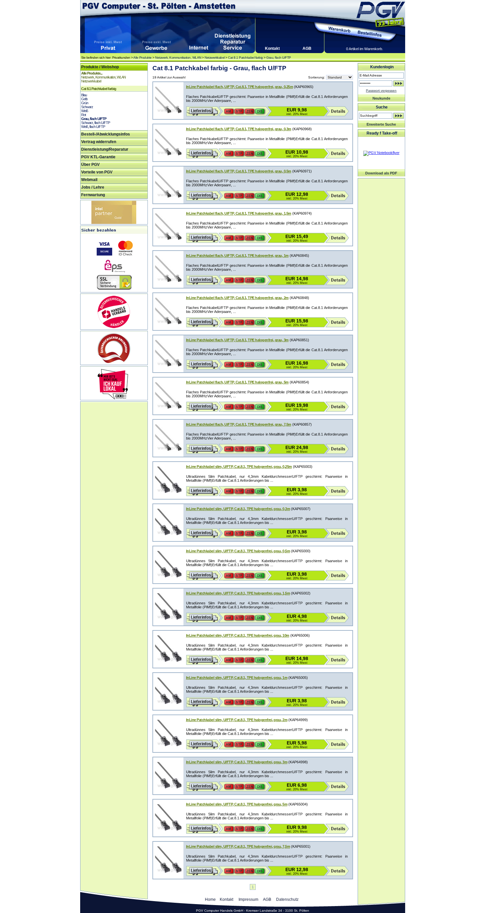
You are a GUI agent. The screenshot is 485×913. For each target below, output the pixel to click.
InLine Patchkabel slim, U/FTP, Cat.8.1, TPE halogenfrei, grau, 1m (237, 678)
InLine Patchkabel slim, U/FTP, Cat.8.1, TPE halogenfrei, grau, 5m (237, 804)
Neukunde (381, 98)
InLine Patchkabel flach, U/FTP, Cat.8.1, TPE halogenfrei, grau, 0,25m (239, 87)
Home (210, 899)
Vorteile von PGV (97, 172)
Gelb (84, 99)
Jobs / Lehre (92, 187)
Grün (84, 103)
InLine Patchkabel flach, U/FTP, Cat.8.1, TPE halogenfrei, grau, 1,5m (238, 213)
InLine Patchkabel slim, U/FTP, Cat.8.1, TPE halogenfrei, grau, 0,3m (238, 509)
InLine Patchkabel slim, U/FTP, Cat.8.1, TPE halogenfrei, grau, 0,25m (239, 467)
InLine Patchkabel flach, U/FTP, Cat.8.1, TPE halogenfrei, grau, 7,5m (238, 424)
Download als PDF (381, 173)
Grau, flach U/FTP (278, 57)
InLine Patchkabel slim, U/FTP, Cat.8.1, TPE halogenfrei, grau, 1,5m (238, 593)
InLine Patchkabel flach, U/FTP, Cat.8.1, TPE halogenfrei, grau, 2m (237, 298)
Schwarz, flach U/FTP (95, 123)
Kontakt (272, 48)
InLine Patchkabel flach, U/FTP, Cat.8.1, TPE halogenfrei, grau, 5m (237, 382)
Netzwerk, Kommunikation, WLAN (178, 57)
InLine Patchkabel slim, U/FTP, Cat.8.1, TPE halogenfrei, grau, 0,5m (238, 551)
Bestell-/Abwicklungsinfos (105, 134)
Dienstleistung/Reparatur (104, 149)
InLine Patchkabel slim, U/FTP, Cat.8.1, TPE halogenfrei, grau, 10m (237, 635)
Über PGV (90, 164)
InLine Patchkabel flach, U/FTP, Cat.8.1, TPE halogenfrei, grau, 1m (237, 256)
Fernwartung (93, 195)
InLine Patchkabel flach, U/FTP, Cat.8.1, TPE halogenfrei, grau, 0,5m (238, 171)
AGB (307, 48)
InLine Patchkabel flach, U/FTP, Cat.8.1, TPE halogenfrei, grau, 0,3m (238, 129)
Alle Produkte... (91, 73)
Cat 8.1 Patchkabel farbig (245, 57)
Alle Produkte (142, 57)
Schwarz (87, 107)
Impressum (248, 899)
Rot (83, 115)
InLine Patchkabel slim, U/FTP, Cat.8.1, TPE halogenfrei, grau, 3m (237, 762)
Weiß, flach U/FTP (93, 127)
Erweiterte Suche (381, 124)
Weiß (84, 111)
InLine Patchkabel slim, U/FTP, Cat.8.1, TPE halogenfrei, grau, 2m (237, 720)
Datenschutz (287, 899)
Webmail (89, 179)
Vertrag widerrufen (98, 141)
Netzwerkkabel (215, 57)
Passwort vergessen (381, 90)
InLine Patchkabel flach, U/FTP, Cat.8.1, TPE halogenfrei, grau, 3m (237, 340)
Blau (84, 95)
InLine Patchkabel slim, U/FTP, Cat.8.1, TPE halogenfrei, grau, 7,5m (238, 846)
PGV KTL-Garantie (98, 157)
